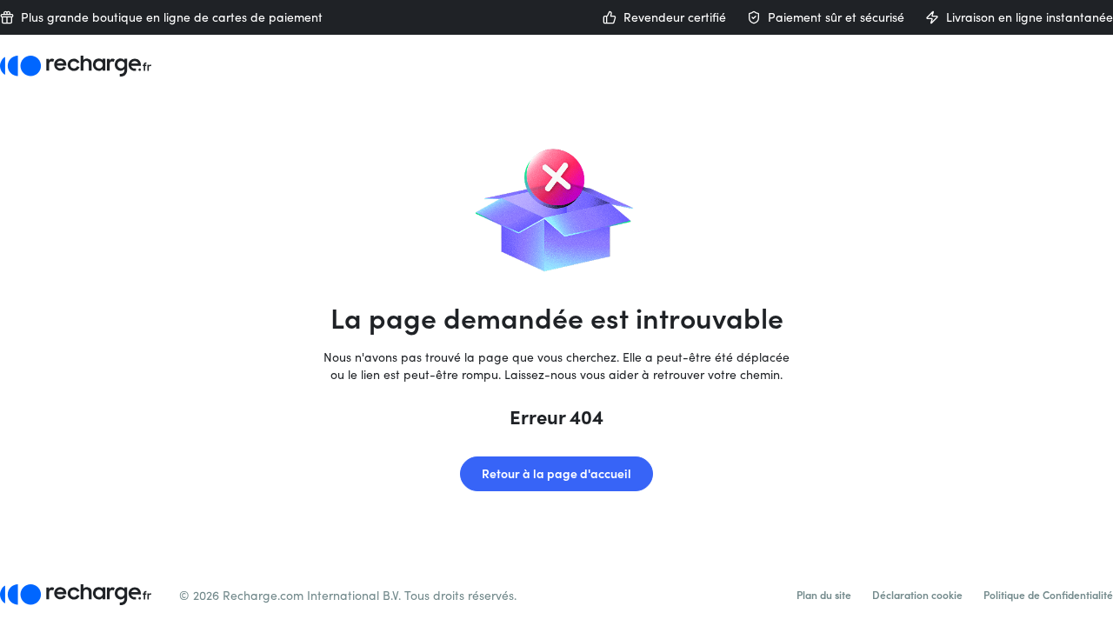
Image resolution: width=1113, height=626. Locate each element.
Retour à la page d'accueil (556, 473)
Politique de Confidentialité (1048, 595)
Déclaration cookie (917, 595)
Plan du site (823, 595)
